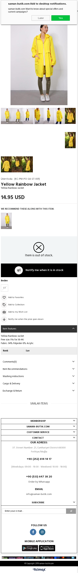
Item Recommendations (15, 369)
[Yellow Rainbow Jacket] (6, 221)
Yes (61, 18)
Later (41, 18)
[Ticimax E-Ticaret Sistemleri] (39, 570)
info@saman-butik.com (39, 494)
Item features (9, 329)
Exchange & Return (12, 391)
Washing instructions (13, 376)
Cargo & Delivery (11, 384)
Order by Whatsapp (39, 482)
